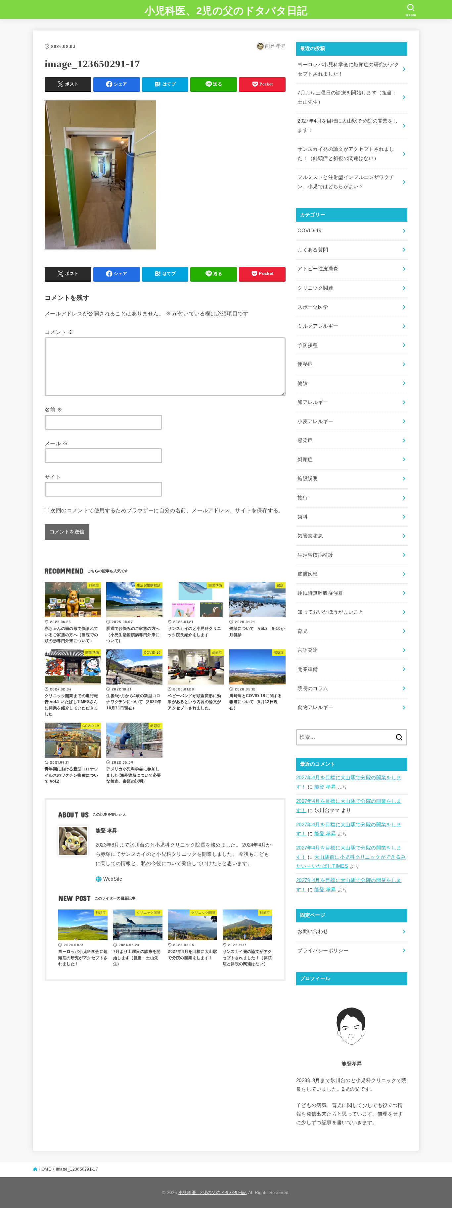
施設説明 (307, 478)
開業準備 (307, 669)
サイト (53, 477)
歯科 (302, 517)
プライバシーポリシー (322, 950)
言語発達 (307, 650)
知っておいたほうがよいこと (330, 612)
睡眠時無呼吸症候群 (320, 593)
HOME (45, 1169)
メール (56, 443)
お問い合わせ (312, 931)
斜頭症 (305, 459)
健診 (302, 383)
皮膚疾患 (307, 574)
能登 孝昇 (325, 787)
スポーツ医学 (312, 307)
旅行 (302, 497)
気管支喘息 (310, 535)
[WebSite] (109, 879)
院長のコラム (312, 688)
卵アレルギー (312, 402)
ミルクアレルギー (317, 326)
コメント (59, 332)
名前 (54, 409)
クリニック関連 (315, 288)
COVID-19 (309, 230)
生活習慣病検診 (315, 555)
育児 (302, 631)
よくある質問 (312, 249)
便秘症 (305, 364)
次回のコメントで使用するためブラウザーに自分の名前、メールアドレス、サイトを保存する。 (167, 510)
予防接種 (307, 345)
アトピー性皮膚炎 (317, 268)
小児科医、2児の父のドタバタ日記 (226, 11)
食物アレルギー (315, 707)
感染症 (305, 440)
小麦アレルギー (315, 421)
